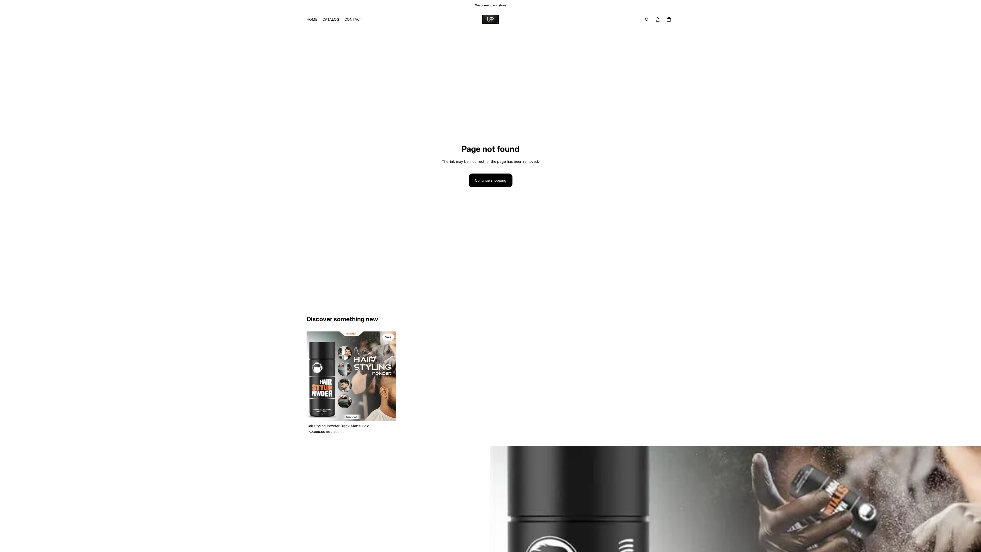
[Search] (646, 19)
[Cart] (668, 19)
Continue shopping (490, 180)
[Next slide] (388, 376)
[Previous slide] (314, 376)
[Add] (388, 413)
